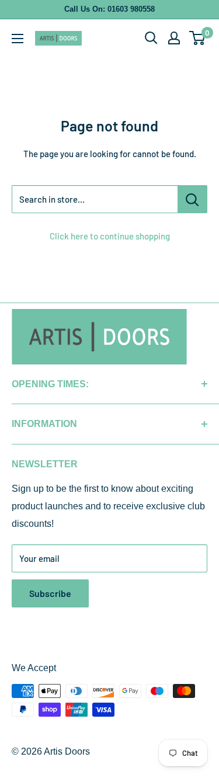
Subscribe (50, 593)
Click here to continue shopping (110, 236)
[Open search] (151, 38)
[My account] (174, 38)
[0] (197, 38)
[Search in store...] (192, 199)
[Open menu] (17, 38)
